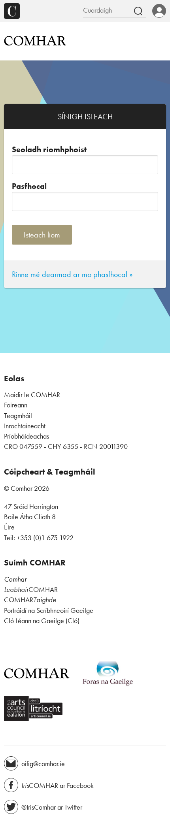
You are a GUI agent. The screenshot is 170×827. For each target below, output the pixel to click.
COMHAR (31, 589)
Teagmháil (18, 415)
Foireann (15, 405)
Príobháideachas (26, 436)
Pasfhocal (29, 186)
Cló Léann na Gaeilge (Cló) (41, 620)
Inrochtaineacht (24, 426)
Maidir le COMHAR (32, 394)
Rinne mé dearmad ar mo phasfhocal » (72, 274)
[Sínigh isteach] (159, 11)
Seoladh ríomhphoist (49, 149)
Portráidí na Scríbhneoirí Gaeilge (48, 610)
